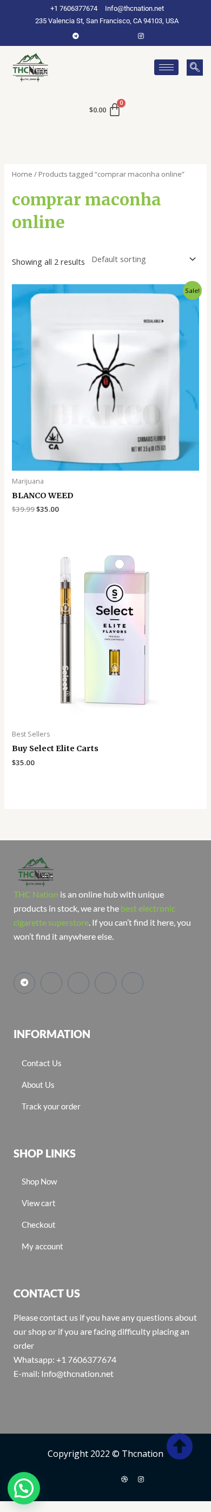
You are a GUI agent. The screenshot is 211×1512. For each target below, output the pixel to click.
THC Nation (36, 894)
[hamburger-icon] (166, 67)
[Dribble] (124, 1479)
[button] (195, 67)
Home (22, 174)
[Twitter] (108, 36)
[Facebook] (92, 36)
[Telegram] (76, 36)
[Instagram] (141, 36)
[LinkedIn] (124, 36)
